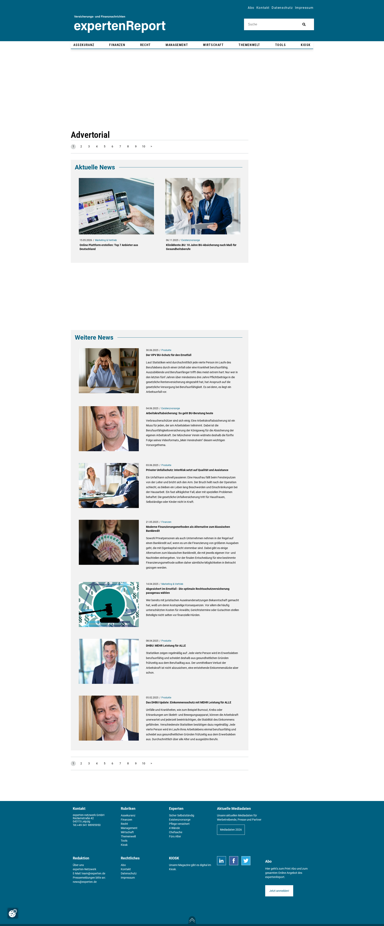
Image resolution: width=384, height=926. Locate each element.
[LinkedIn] (221, 860)
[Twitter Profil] (245, 860)
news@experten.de (85, 881)
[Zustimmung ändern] (13, 913)
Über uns (78, 865)
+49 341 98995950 (89, 825)
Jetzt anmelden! (279, 890)
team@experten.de (93, 873)
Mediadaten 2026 (231, 829)
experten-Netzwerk (84, 869)
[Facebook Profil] (233, 860)
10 (143, 146)
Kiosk (172, 869)
